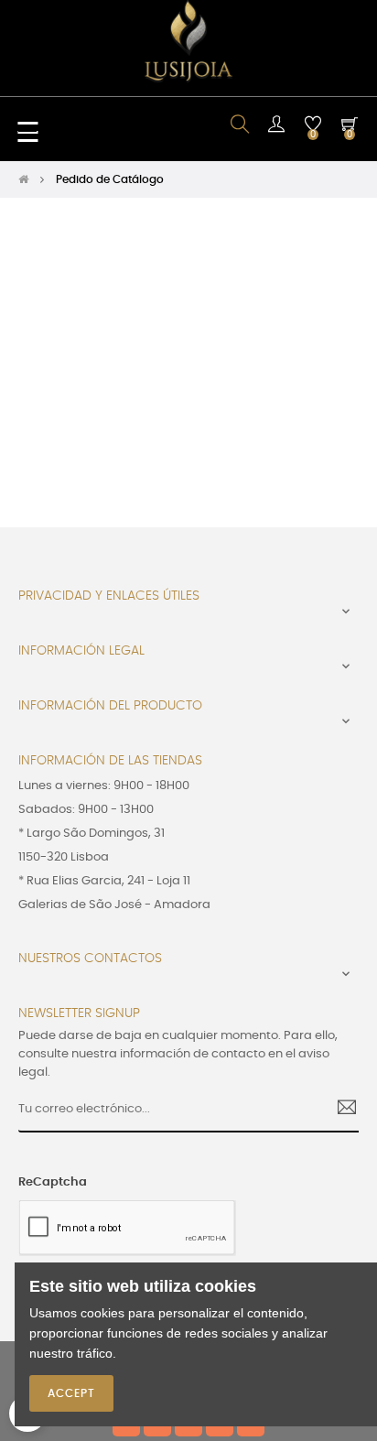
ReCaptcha (52, 1182)
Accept (71, 1393)
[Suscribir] (340, 1109)
